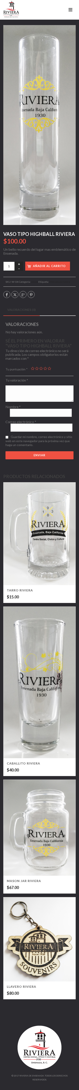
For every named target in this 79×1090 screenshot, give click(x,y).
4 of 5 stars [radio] (45, 368)
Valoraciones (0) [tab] (21, 310)
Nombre (13, 407)
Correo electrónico (20, 422)
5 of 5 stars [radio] (49, 368)
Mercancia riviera (59, 281)
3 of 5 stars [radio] (41, 368)
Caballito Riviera (23, 763)
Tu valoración (16, 380)
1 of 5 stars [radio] (32, 368)
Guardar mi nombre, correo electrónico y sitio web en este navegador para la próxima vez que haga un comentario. (38, 441)
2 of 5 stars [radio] (37, 368)
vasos (34, 281)
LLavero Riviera (21, 986)
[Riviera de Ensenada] (11, 10)
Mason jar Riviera (24, 881)
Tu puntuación (16, 369)
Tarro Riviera (20, 590)
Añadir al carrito (49, 266)
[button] (67, 33)
